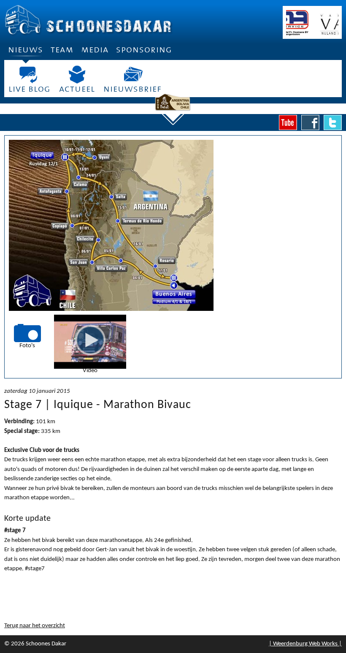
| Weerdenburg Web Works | (305, 644)
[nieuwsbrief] (132, 74)
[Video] (90, 340)
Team (62, 49)
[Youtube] (288, 122)
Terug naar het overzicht (34, 626)
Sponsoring (144, 49)
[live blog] (29, 74)
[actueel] (77, 74)
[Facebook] (310, 122)
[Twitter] (333, 122)
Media (94, 49)
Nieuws (25, 49)
